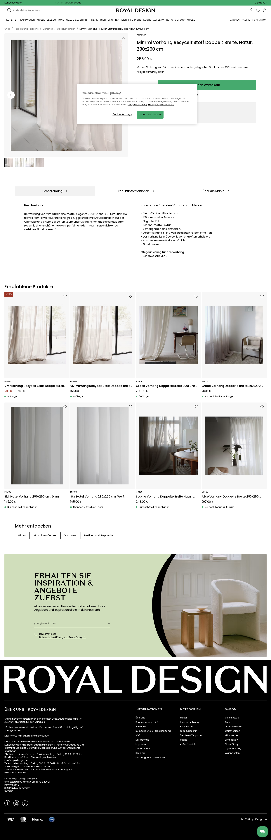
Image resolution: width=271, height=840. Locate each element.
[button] (261, 2)
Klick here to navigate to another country (26, 735)
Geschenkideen (233, 726)
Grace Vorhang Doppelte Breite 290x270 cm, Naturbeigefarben (231, 386)
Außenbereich (187, 744)
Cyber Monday (233, 749)
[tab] (55, 191)
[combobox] (261, 2)
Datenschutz (142, 740)
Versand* (141, 726)
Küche (183, 740)
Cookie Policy (143, 749)
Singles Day (231, 740)
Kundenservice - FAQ (147, 722)
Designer (140, 753)
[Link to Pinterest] (25, 803)
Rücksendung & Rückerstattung (153, 731)
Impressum (142, 744)
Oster (227, 722)
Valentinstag (232, 718)
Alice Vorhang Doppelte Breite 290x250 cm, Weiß (230, 496)
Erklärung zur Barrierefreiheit (150, 757)
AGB (138, 735)
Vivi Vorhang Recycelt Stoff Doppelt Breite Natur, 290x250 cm (101, 386)
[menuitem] (11, 20)
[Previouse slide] (11, 95)
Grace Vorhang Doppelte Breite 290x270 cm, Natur (165, 386)
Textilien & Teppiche (190, 735)
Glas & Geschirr (188, 731)
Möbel (183, 718)
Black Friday (231, 744)
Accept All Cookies (150, 114)
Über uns (140, 718)
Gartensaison (232, 731)
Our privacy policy (137, 104)
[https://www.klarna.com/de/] (37, 819)
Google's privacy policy (161, 104)
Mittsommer (231, 735)
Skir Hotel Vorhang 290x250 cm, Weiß (97, 496)
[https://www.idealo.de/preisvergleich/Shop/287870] (52, 819)
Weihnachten (232, 753)
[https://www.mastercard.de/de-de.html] (23, 819)
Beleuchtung (187, 726)
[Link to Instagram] (16, 803)
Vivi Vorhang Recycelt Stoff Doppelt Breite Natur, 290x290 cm (35, 386)
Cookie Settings (122, 114)
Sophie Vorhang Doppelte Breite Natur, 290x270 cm (164, 496)
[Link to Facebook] (7, 803)
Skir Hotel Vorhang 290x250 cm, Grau (31, 496)
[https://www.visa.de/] (10, 819)
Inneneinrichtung (189, 722)
